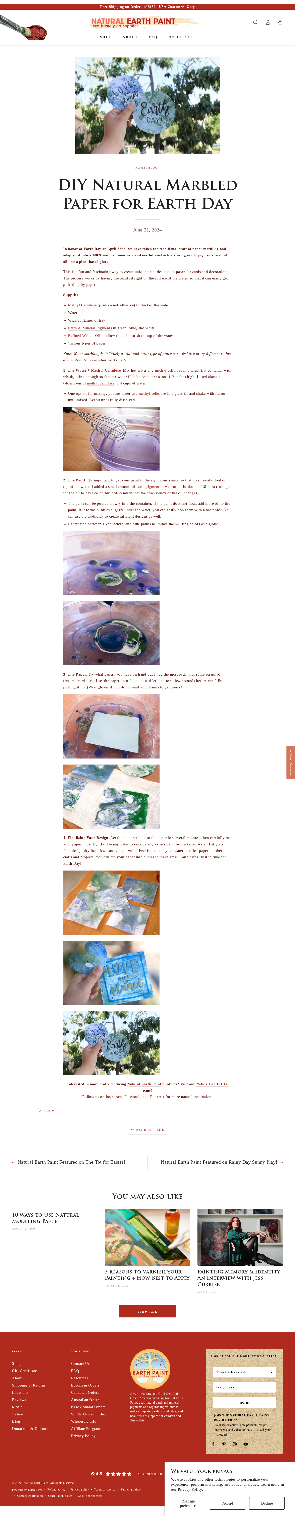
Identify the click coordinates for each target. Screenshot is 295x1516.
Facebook (132, 1097)
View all (147, 1311)
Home (140, 167)
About (17, 1378)
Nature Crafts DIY (212, 1084)
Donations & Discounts (31, 1428)
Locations (20, 1392)
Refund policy (56, 1489)
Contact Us (80, 1363)
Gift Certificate (24, 1371)
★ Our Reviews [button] (291, 762)
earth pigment (147, 486)
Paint (80, 480)
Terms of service (104, 1489)
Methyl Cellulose (82, 305)
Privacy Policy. (190, 1489)
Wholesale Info (83, 1421)
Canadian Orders (85, 1392)
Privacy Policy (83, 1436)
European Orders (85, 1385)
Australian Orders (85, 1400)
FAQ (75, 1371)
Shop (16, 1363)
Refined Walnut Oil (84, 335)
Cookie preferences (90, 1495)
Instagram (114, 1097)
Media (17, 1407)
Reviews (19, 1400)
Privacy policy (79, 1489)
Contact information (30, 1495)
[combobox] (244, 1372)
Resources (79, 1378)
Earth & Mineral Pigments (90, 328)
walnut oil (173, 486)
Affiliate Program (85, 1428)
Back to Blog (150, 1130)
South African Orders (89, 1414)
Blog (153, 167)
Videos (17, 1414)
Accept (227, 1503)
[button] (255, 22)
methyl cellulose (168, 370)
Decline (267, 1503)
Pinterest (157, 1097)
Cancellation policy (60, 1495)
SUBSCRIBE (244, 1403)
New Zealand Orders (88, 1407)
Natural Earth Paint (144, 1084)
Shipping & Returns (29, 1385)
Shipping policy (131, 1489)
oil (217, 503)
